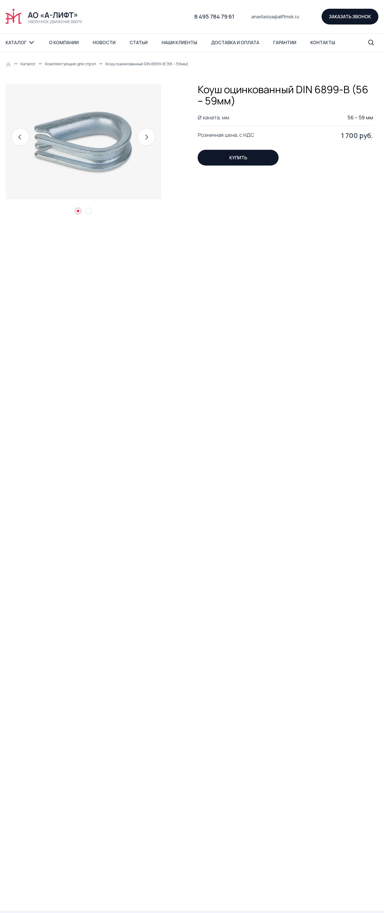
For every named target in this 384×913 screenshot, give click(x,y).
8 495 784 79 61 (214, 16)
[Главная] (10, 63)
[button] (20, 137)
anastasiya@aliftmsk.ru (275, 17)
